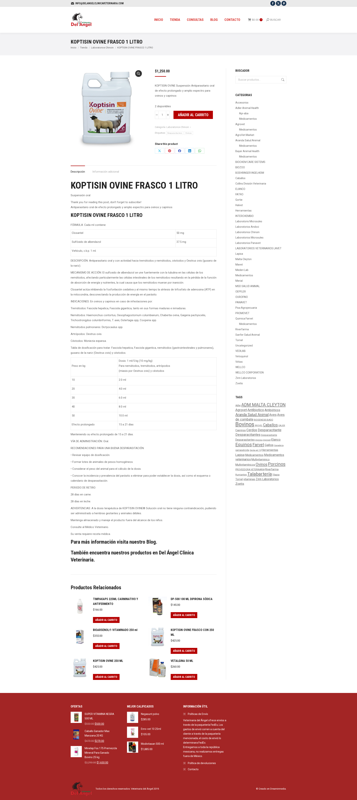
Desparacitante (269, 430)
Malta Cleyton (243, 259)
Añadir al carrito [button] (106, 619)
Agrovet (240, 124)
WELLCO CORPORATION (249, 372)
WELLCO (240, 367)
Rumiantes (241, 474)
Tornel (239, 340)
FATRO (239, 194)
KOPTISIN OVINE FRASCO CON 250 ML (192, 632)
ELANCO (240, 188)
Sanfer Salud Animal (247, 334)
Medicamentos (248, 118)
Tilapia (275, 474)
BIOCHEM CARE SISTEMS (250, 161)
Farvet (258, 444)
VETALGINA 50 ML (182, 661)
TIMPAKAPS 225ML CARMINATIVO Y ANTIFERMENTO (115, 601)
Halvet (239, 205)
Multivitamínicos (245, 464)
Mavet (239, 264)
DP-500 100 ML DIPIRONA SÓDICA (192, 599)
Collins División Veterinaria (250, 183)
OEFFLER (240, 291)
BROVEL (259, 425)
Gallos (269, 445)
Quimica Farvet (244, 318)
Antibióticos (272, 410)
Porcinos (276, 464)
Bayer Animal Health (247, 151)
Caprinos (240, 430)
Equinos (243, 444)
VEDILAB (240, 350)
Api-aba (243, 113)
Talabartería (259, 474)
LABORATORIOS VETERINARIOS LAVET (258, 248)
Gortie (238, 199)
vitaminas (249, 479)
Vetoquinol (241, 356)
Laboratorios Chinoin (177, 127)
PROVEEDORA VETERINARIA (250, 469)
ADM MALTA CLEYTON (263, 404)
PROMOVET (242, 313)
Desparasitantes (245, 439)
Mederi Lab (241, 269)
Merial (239, 280)
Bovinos (244, 424)
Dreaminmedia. (278, 788)
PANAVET (241, 302)
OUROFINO (241, 296)
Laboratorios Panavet (248, 242)
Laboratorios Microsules (249, 237)
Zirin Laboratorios (245, 377)
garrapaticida (242, 450)
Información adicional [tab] (105, 171)
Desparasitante (269, 435)
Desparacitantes (174, 133)
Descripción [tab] (78, 171)
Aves (273, 415)
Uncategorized (244, 345)
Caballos (240, 178)
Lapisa (239, 253)
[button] (138, 73)
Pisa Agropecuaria (246, 307)
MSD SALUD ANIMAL (247, 286)
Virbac (239, 361)
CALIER (281, 425)
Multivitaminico (260, 459)
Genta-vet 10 (255, 450)
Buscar (282, 79)
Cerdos (251, 430)
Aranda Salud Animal (247, 140)
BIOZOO (240, 167)
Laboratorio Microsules (248, 221)
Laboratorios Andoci (247, 226)
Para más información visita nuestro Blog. (114, 542)
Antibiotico (255, 410)
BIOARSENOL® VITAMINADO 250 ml (115, 630)
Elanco (276, 439)
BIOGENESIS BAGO (263, 420)
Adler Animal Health (247, 107)
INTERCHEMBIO (244, 215)
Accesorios (241, 102)
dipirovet (267, 440)
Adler (238, 405)
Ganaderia (279, 445)
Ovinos (188, 133)
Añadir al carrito (193, 115)
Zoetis (239, 383)
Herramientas (243, 210)
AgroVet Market (244, 134)
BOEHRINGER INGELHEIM (249, 172)
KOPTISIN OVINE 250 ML (108, 661)
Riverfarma (242, 329)
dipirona (259, 440)
